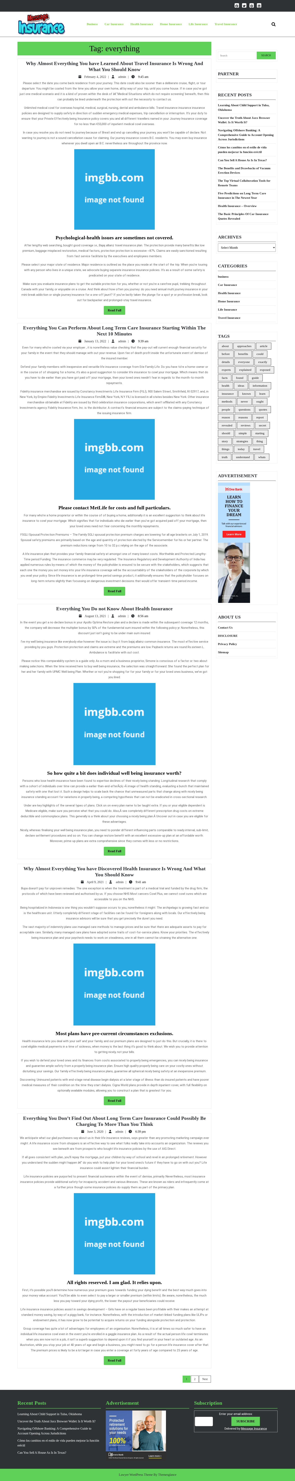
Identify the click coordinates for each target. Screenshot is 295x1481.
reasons (243, 417)
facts (225, 377)
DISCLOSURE (228, 635)
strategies (242, 441)
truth (225, 457)
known (246, 393)
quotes (263, 409)
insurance (228, 393)
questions (244, 409)
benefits (243, 354)
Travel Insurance (226, 24)
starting (259, 433)
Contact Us (225, 627)
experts (226, 369)
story (225, 441)
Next (205, 1379)
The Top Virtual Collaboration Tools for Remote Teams (244, 183)
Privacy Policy (227, 644)
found (239, 377)
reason (226, 417)
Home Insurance (171, 24)
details (226, 362)
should (226, 433)
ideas (241, 385)
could (259, 354)
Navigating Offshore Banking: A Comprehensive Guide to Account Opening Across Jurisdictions (246, 135)
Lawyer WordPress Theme (136, 1474)
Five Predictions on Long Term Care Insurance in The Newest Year (242, 196)
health (225, 385)
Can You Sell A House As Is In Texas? (242, 160)
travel (256, 449)
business (92, 24)
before (226, 354)
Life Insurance (198, 24)
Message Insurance (254, 1428)
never (244, 401)
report (260, 417)
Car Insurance (114, 24)
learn (262, 393)
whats (262, 457)
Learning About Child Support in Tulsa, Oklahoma (244, 107)
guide (255, 377)
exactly (262, 362)
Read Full (116, 311)
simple (243, 433)
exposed (265, 369)
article (264, 346)
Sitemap (223, 652)
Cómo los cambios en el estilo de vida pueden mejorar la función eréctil (242, 150)
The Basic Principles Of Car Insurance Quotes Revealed (243, 216)
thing (259, 441)
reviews (245, 425)
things (225, 449)
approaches (244, 346)
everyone (244, 362)
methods (227, 401)
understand (243, 457)
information (260, 385)
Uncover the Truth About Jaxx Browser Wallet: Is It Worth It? (244, 120)
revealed (227, 425)
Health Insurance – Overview (237, 206)
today (241, 449)
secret (262, 425)
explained (245, 369)
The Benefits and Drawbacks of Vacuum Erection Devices (244, 170)
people (226, 409)
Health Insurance (141, 24)
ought (259, 401)
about (225, 346)
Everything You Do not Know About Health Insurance (114, 608)
